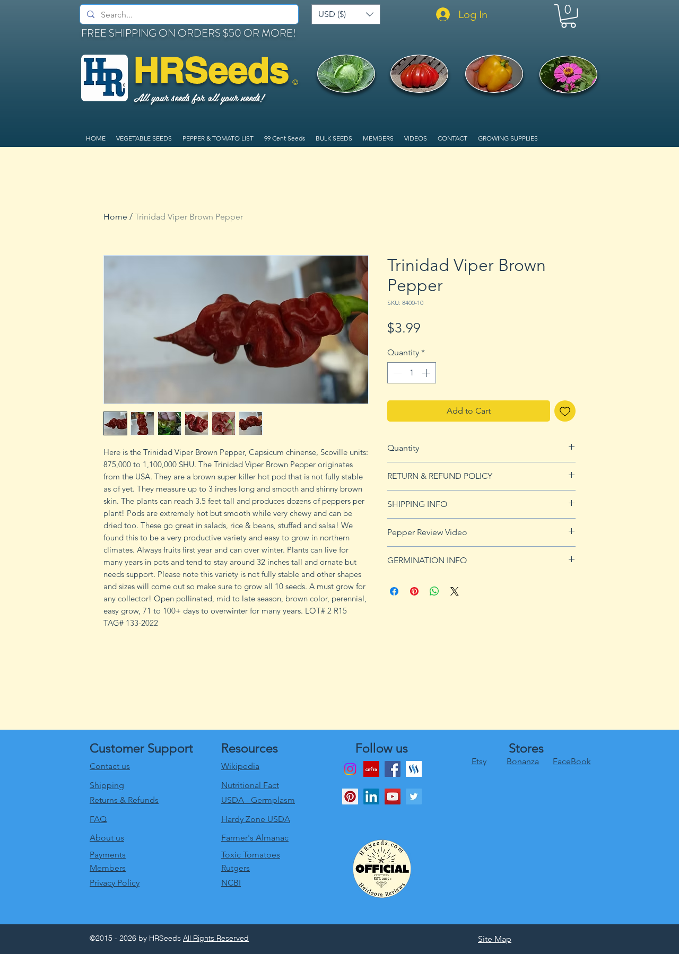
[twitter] (414, 796)
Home (115, 217)
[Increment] (427, 373)
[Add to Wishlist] (565, 411)
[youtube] (393, 796)
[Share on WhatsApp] (434, 591)
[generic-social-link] (414, 769)
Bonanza (523, 761)
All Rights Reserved (216, 938)
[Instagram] (350, 769)
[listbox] (345, 14)
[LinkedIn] (371, 796)
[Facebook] (393, 769)
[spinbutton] (412, 373)
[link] (568, 16)
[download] (371, 769)
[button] (345, 14)
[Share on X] (454, 591)
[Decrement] (396, 373)
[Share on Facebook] (394, 591)
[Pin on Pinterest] (414, 591)
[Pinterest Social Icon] (350, 796)
